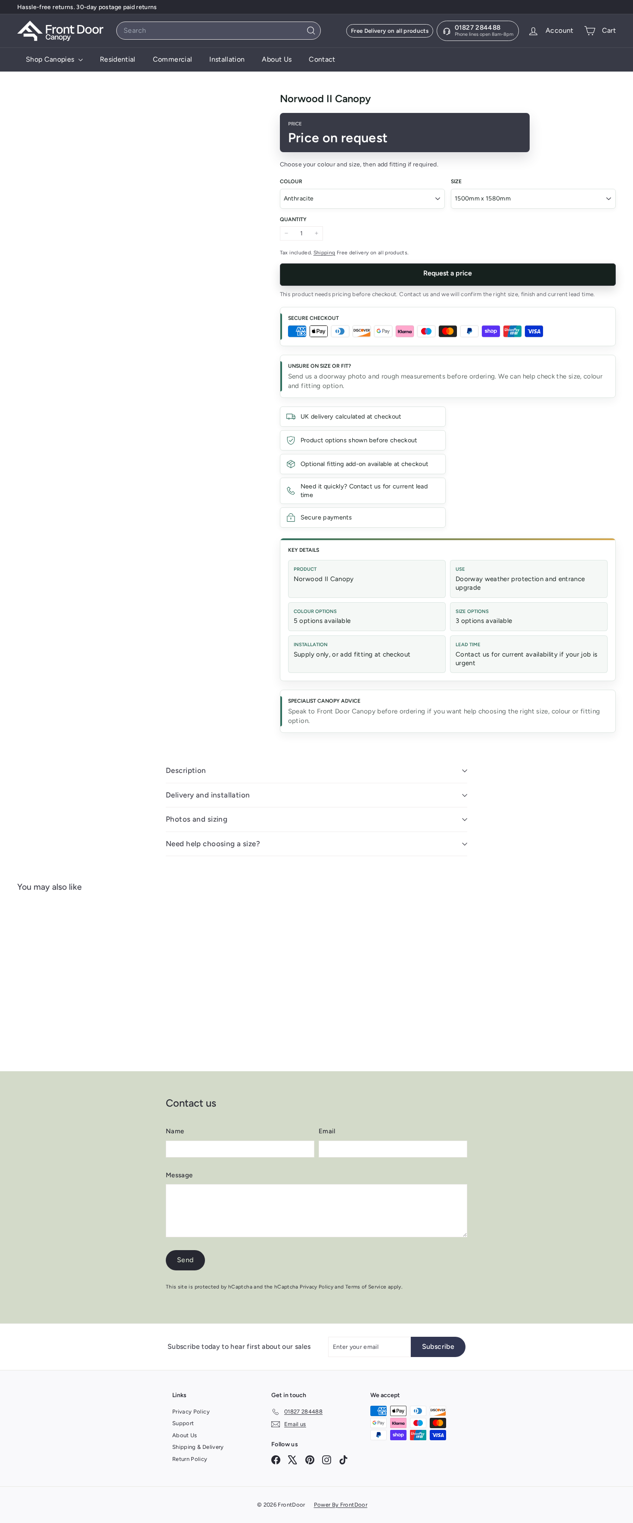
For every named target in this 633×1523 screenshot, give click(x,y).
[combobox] (218, 31)
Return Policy (190, 1459)
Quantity (293, 219)
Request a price (447, 273)
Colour (291, 181)
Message (179, 1175)
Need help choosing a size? (213, 843)
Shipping (324, 253)
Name (175, 1131)
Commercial (172, 59)
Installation (227, 59)
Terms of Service (366, 1287)
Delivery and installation (208, 795)
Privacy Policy (316, 1287)
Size (456, 181)
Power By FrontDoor (340, 1504)
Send (185, 1260)
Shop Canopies (51, 59)
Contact (322, 59)
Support (183, 1423)
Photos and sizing (196, 819)
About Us (277, 59)
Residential (118, 59)
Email (327, 1131)
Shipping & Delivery (198, 1447)
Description (186, 770)
